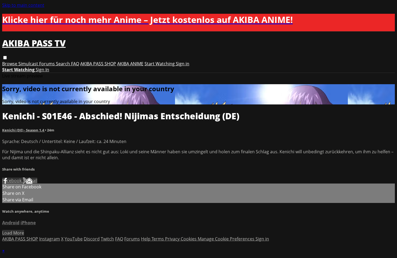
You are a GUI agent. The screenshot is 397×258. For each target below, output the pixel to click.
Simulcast (28, 64)
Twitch (107, 239)
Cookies (189, 239)
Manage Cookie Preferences (226, 239)
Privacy (173, 239)
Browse (10, 64)
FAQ (75, 64)
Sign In (42, 70)
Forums (47, 64)
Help (146, 239)
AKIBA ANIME (130, 64)
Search (63, 64)
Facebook (12, 181)
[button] (5, 57)
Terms (158, 239)
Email (31, 181)
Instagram (49, 239)
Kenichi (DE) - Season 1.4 (23, 130)
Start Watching (160, 64)
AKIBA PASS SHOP (98, 64)
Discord (92, 239)
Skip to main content (23, 5)
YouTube (74, 239)
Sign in (182, 64)
